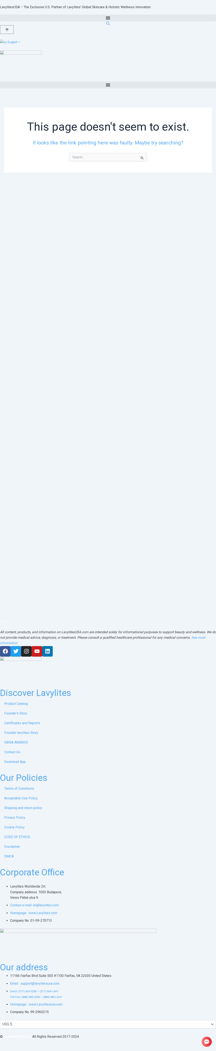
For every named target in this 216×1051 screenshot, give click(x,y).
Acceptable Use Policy (21, 798)
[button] (108, 18)
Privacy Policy (14, 818)
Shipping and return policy (23, 808)
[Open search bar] (108, 23)
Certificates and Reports (22, 723)
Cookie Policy (14, 827)
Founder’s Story (15, 713)
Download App (15, 762)
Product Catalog (16, 704)
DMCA (9, 856)
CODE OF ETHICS (17, 837)
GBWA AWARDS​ (16, 742)
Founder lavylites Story (21, 733)
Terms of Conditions (19, 789)
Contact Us (12, 752)
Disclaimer (12, 847)
